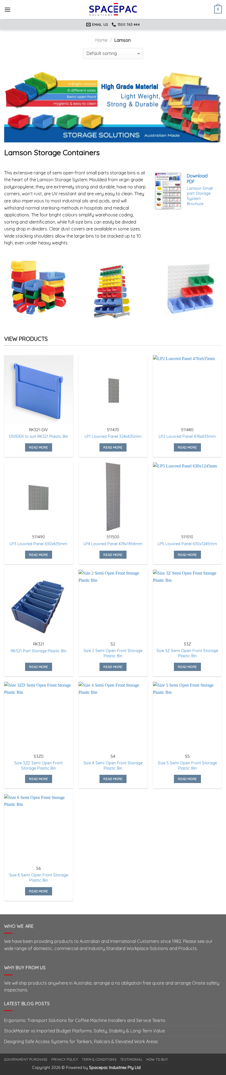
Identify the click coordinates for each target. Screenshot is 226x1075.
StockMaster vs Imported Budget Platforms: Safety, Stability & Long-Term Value (84, 1031)
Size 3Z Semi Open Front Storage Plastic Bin (187, 653)
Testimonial (131, 1059)
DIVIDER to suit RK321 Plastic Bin (38, 436)
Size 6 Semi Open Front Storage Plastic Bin (38, 878)
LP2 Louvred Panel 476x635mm (187, 436)
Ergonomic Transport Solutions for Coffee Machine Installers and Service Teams (84, 1020)
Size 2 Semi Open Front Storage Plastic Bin (113, 653)
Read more (38, 447)
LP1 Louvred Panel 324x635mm (113, 436)
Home (101, 40)
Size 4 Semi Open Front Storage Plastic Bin (113, 766)
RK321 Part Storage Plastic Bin (38, 650)
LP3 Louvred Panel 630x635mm (38, 543)
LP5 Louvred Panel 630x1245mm (187, 543)
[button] (7, 9)
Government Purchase (26, 1059)
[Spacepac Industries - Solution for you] (113, 9)
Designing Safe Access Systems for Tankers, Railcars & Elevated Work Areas (81, 1041)
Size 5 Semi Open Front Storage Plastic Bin (187, 766)
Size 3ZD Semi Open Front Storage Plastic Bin (38, 766)
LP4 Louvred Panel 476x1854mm (113, 543)
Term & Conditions (99, 1059)
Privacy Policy (64, 1059)
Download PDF (197, 178)
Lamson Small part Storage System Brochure (200, 196)
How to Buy (157, 1059)
